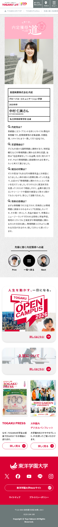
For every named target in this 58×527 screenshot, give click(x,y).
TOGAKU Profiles (33, 11)
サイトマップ (14, 497)
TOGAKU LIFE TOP (14, 11)
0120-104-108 (29, 514)
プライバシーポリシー (39, 497)
